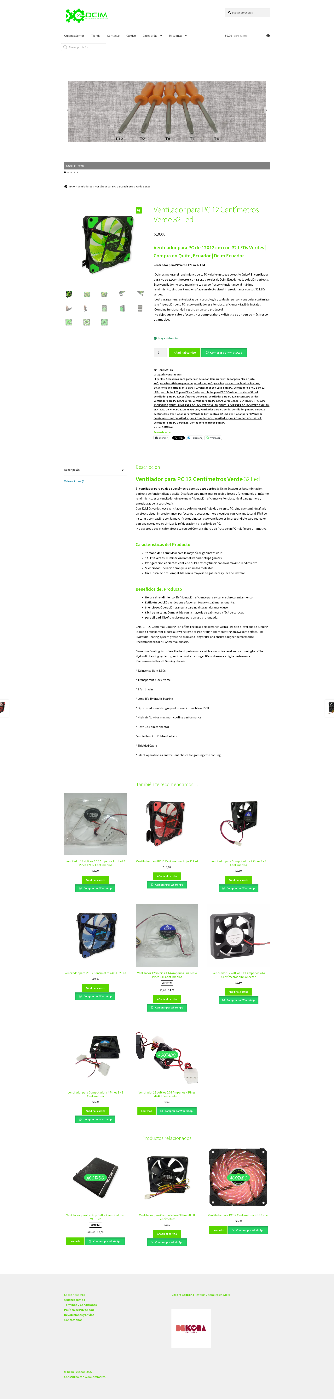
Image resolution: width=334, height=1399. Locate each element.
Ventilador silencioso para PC (207, 422)
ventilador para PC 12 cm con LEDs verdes (234, 396)
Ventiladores (85, 186)
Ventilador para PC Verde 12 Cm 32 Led (238, 418)
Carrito (131, 35)
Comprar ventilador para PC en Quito (232, 379)
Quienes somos (74, 1300)
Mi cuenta (175, 35)
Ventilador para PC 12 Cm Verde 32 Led (216, 401)
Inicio (72, 186)
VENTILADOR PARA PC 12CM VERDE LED (176, 409)
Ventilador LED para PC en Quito (180, 392)
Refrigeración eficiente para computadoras (180, 383)
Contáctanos (73, 1320)
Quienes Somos (74, 35)
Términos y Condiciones (80, 1305)
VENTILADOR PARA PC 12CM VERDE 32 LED (193, 405)
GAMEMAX (167, 427)
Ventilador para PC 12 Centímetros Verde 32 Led (229, 392)
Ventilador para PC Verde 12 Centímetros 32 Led (199, 414)
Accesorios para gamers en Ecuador (187, 379)
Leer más (146, 1111)
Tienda (95, 35)
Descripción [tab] (72, 470)
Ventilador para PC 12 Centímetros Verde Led (180, 396)
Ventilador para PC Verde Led (171, 422)
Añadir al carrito (185, 352)
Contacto (113, 35)
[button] (266, 110)
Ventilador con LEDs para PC (215, 387)
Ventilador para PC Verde (215, 409)
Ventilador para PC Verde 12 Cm (194, 418)
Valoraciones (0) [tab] (74, 481)
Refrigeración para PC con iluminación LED (233, 383)
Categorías (150, 35)
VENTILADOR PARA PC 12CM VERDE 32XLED (244, 405)
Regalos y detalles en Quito (201, 1295)
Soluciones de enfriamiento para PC (175, 387)
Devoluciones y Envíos (79, 1315)
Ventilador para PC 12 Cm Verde (172, 401)
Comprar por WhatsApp (226, 352)
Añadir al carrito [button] (95, 880)
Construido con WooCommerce (84, 1377)
